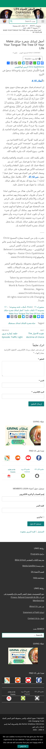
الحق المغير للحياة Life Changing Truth (27, 10)
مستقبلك (11, 323)
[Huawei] (42, 5)
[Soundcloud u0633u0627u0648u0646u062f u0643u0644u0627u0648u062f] (34, 2)
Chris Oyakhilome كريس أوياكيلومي (29, 67)
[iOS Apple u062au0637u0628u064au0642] (8, 2)
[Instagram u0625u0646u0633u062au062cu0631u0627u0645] (25, 2)
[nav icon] (42, 21)
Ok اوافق (23, 746)
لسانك (18, 323)
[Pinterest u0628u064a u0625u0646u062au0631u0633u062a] (16, 2)
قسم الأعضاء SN (37, 571)
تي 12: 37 (33, 176)
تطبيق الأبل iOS (39, 469)
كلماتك (23, 323)
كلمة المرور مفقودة (28, 531)
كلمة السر (40, 505)
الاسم (41, 380)
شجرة (29, 323)
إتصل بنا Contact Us (36, 618)
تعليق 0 (15, 53)
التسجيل (41, 531)
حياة (33, 323)
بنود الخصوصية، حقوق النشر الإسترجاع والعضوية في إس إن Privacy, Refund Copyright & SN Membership (24, 597)
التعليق (41, 359)
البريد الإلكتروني (37, 392)
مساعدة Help (38, 577)
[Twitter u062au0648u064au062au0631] (29, 2)
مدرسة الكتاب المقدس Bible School (29, 560)
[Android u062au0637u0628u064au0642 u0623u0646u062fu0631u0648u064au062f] (12, 2)
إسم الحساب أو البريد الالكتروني (31, 494)
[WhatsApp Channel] (21, 2)
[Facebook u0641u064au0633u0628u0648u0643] (42, 2)
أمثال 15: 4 (37, 80)
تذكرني (39, 517)
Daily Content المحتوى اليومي (29, 53)
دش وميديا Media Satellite (33, 565)
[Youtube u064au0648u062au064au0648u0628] (38, 2)
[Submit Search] (11, 21)
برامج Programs (37, 554)
